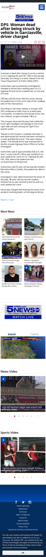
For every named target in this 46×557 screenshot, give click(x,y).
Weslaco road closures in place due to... (33, 238)
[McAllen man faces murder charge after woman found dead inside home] (12, 273)
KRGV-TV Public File (23, 515)
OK (23, 553)
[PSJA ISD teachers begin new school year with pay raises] (12, 250)
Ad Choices (23, 512)
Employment (23, 509)
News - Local (17, 42)
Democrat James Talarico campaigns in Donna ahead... (33, 286)
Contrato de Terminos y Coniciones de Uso (23, 530)
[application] (23, 57)
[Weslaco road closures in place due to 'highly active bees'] (34, 226)
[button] (23, 56)
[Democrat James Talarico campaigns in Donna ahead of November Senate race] (34, 273)
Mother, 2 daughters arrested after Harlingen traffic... (33, 262)
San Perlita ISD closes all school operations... (11, 238)
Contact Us (23, 518)
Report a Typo (7, 199)
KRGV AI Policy (23, 521)
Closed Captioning (23, 506)
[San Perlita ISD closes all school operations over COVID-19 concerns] (12, 226)
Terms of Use (23, 527)
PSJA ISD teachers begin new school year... (10, 261)
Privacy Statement (23, 524)
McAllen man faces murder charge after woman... (11, 285)
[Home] (16, 7)
